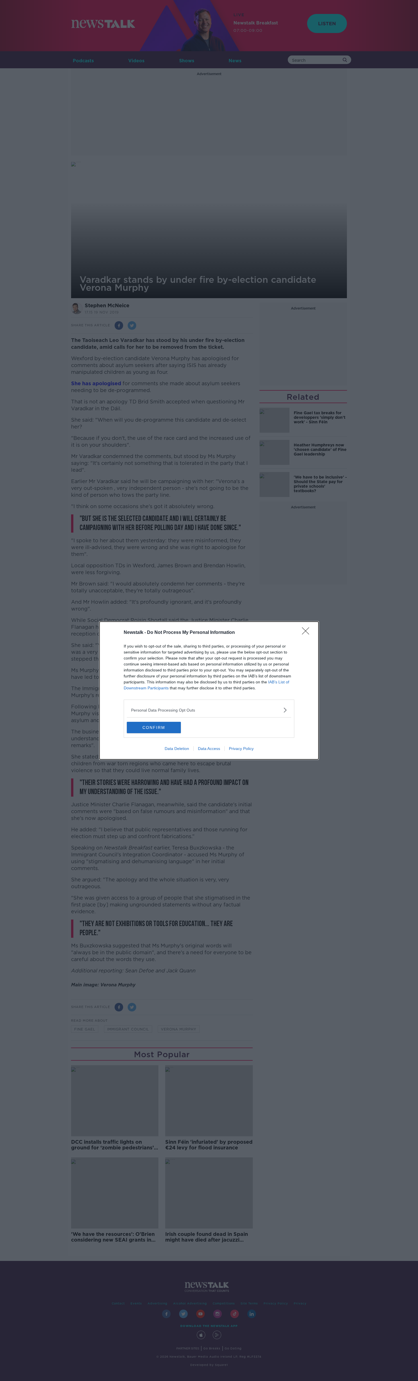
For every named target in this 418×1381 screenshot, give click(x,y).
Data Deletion (177, 748)
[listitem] (209, 710)
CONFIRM (153, 727)
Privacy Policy (241, 748)
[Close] (307, 632)
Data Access (209, 748)
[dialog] (209, 690)
